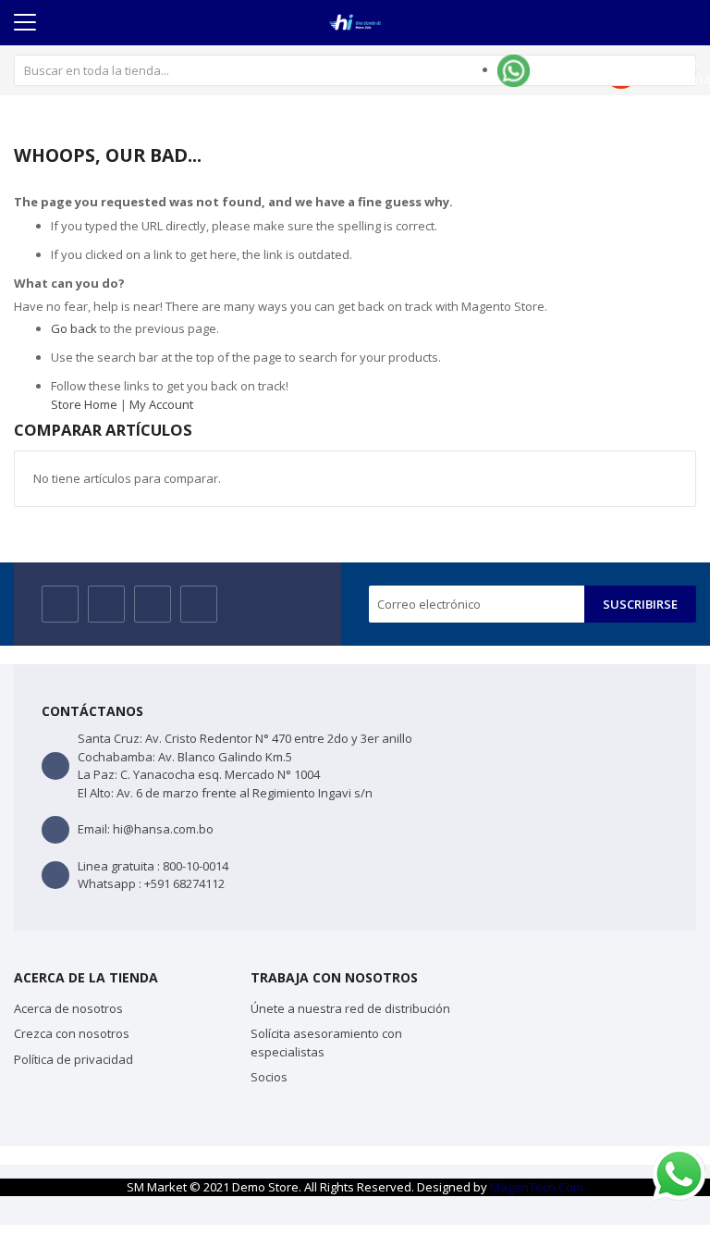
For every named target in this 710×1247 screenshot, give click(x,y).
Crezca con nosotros (71, 1033)
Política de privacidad (73, 1059)
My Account (161, 404)
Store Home (84, 404)
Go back (74, 328)
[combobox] (355, 70)
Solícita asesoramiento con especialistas (326, 1042)
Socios (269, 1076)
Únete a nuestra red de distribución (350, 1008)
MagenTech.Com (536, 1187)
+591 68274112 (184, 883)
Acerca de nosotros (68, 1008)
